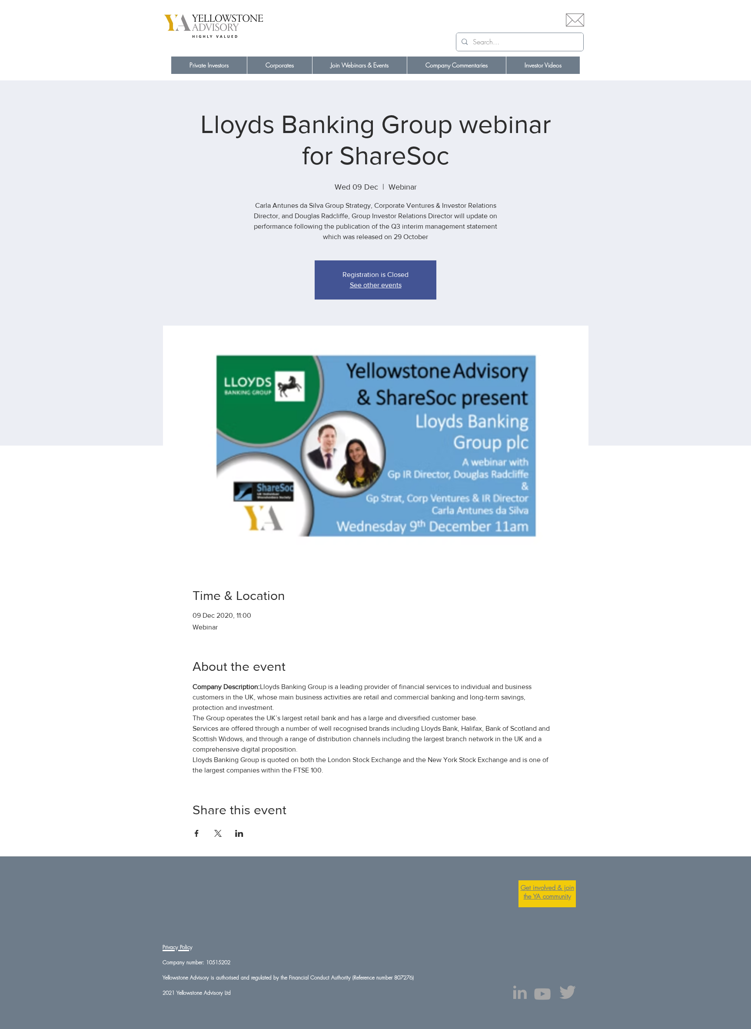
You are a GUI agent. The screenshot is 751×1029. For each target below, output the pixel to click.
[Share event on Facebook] (197, 833)
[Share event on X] (218, 833)
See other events (376, 285)
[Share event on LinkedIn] (239, 833)
